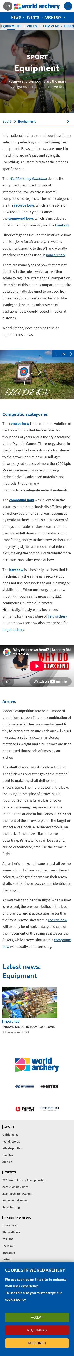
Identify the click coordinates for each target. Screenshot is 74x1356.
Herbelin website (49, 1109)
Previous (55, 354)
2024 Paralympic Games (17, 1193)
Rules (32, 26)
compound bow (20, 218)
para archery (55, 254)
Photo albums (11, 1232)
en (8, 6)
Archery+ (53, 17)
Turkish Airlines (24, 1109)
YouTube (7, 1239)
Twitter (7, 1259)
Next (71, 354)
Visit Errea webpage (49, 1086)
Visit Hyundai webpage (24, 1086)
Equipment (27, 121)
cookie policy (15, 1299)
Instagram (8, 1252)
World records (11, 1141)
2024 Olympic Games (15, 1187)
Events (32, 17)
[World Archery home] (37, 1064)
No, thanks (37, 1330)
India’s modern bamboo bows (28, 1026)
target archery (13, 629)
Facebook (8, 1246)
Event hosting (11, 1207)
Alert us (7, 1162)
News (16, 17)
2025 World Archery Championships (24, 1180)
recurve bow (24, 205)
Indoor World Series (14, 1200)
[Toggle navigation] (68, 6)
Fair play (51, 26)
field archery (57, 616)
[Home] (37, 6)
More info (37, 1343)
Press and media (17, 1217)
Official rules (10, 1134)
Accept (37, 1317)
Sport (6, 121)
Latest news (9, 1225)
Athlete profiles (12, 1148)
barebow (62, 225)
